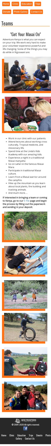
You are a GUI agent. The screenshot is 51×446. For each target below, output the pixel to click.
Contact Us (30, 438)
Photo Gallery (20, 12)
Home (3, 435)
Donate (39, 435)
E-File (26, 200)
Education (21, 435)
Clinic (11, 435)
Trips (31, 435)
